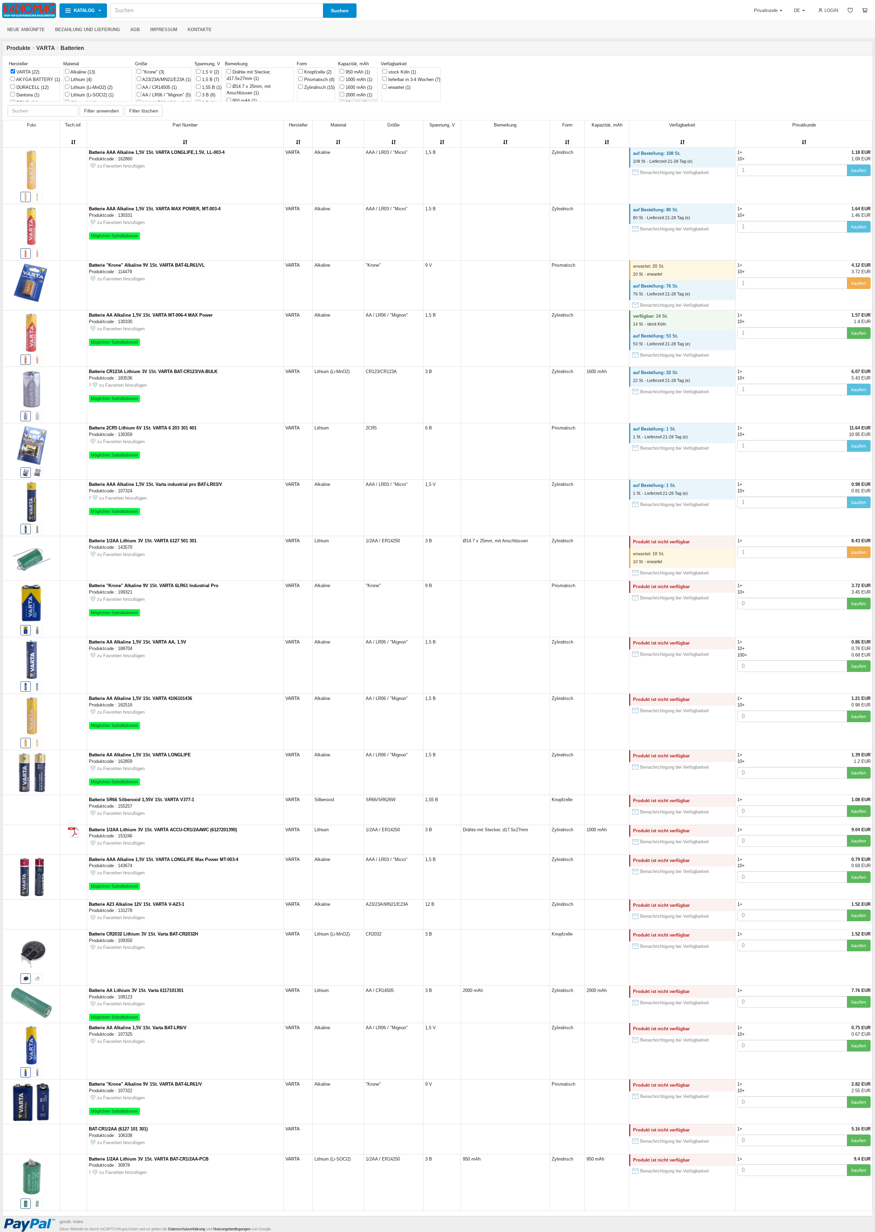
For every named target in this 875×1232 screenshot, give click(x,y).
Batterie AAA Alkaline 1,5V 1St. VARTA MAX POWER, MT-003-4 (154, 208)
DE (797, 10)
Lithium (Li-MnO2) (90, 87)
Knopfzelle (317, 72)
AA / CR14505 (159, 87)
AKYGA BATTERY (37, 79)
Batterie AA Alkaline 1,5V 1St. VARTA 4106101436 (140, 698)
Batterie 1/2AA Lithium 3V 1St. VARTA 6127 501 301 (143, 540)
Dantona (27, 94)
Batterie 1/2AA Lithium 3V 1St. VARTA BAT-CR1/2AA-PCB (148, 1159)
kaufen (858, 170)
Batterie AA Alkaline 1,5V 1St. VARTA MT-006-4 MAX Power (151, 315)
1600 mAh (358, 87)
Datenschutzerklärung (186, 1229)
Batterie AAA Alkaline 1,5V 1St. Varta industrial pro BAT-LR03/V (155, 484)
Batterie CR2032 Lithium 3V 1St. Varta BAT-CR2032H (143, 934)
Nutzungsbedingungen (232, 1229)
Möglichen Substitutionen (114, 236)
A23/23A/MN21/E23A (166, 79)
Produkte (18, 48)
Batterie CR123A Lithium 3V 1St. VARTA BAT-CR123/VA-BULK (153, 371)
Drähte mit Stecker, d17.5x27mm (249, 75)
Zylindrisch (319, 87)
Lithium (80, 79)
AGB (135, 29)
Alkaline (82, 72)
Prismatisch (318, 79)
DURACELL (32, 87)
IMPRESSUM (163, 29)
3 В (208, 94)
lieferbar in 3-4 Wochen (413, 79)
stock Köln (401, 72)
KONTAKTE (200, 29)
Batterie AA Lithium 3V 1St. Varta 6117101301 (136, 990)
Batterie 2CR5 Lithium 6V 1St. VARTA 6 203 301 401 (143, 427)
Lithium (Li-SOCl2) (91, 94)
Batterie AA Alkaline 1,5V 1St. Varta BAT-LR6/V (138, 1027)
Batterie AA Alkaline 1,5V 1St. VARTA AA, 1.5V (137, 642)
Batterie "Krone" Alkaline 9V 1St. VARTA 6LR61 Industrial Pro (153, 585)
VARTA (45, 48)
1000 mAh (358, 79)
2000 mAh (358, 94)
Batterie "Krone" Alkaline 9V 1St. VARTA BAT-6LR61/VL (147, 265)
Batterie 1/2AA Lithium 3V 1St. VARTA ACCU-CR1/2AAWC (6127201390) (163, 829)
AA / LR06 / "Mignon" (166, 94)
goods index (71, 1221)
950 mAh (244, 100)
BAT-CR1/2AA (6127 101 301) (118, 1128)
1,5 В (210, 79)
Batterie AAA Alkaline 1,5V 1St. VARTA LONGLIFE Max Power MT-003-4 (163, 859)
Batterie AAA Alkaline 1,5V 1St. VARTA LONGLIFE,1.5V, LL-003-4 (157, 152)
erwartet (398, 87)
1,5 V (210, 72)
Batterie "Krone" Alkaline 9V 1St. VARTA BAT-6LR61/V (145, 1084)
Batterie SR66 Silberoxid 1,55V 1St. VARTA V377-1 (141, 799)
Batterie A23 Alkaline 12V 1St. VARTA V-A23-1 (136, 904)
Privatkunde (766, 10)
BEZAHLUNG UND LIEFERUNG (87, 29)
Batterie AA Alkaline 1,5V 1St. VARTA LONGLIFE (140, 754)
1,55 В (211, 87)
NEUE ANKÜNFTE (26, 29)
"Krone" (152, 72)
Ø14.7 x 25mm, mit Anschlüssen (249, 90)
